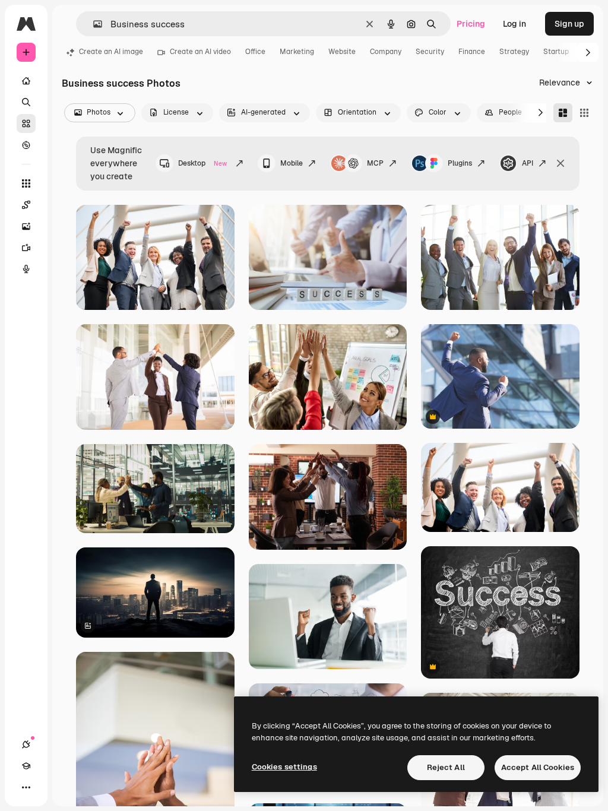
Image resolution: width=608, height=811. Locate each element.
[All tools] (26, 183)
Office (255, 51)
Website (342, 51)
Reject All (446, 767)
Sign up (569, 23)
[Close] (560, 163)
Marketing (297, 51)
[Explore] (26, 144)
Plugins (460, 163)
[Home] (26, 80)
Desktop (202, 163)
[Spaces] (26, 204)
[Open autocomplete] (93, 24)
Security (430, 51)
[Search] (26, 102)
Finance (471, 51)
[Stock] (26, 123)
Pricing (471, 23)
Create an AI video (200, 51)
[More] (26, 787)
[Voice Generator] (26, 268)
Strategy (514, 51)
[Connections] (26, 744)
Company (385, 51)
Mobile (291, 163)
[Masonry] (562, 112)
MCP (375, 163)
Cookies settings (284, 767)
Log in (514, 23)
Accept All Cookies (537, 767)
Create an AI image (111, 51)
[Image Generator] (26, 226)
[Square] (584, 112)
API (527, 163)
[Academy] (26, 765)
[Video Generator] (26, 247)
